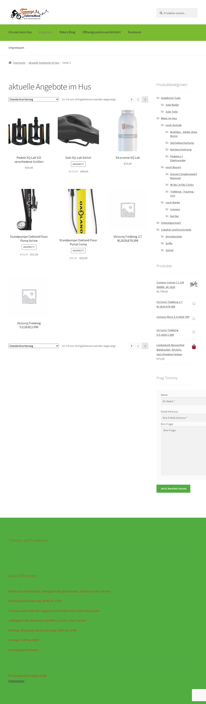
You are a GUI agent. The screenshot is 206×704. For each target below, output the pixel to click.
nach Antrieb (174, 125)
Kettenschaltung (181, 149)
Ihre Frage (167, 424)
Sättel (169, 250)
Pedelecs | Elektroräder (178, 158)
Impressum (16, 48)
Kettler (174, 216)
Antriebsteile (174, 236)
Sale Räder (172, 105)
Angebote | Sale (170, 98)
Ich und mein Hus (20, 32)
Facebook (134, 32)
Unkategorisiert (171, 223)
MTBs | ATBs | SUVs (182, 185)
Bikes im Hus (169, 118)
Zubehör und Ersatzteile (176, 229)
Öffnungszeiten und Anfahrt (101, 32)
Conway (175, 209)
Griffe (169, 243)
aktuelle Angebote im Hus (44, 62)
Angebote (46, 32)
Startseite (19, 62)
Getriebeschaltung (182, 143)
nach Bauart (173, 167)
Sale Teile (172, 111)
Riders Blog (67, 32)
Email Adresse (169, 411)
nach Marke (173, 202)
